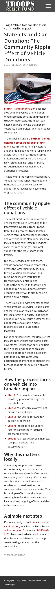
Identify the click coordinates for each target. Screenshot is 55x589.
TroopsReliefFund (16, 555)
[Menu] (46, 6)
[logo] (23, 6)
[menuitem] (46, 6)
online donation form (16, 530)
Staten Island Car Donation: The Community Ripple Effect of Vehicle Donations (27, 47)
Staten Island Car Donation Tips (20, 64)
